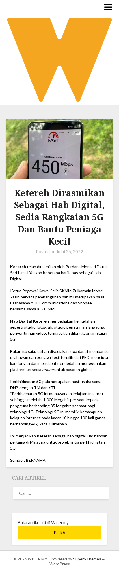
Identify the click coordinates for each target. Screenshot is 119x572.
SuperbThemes (87, 558)
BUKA (59, 532)
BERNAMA (36, 460)
